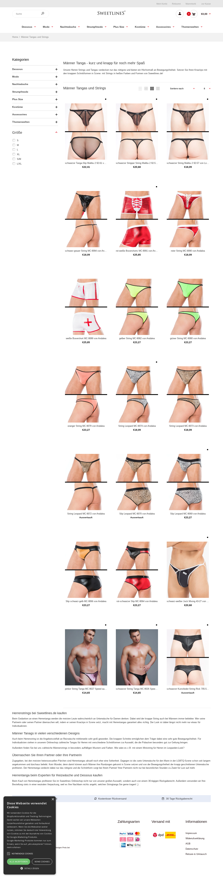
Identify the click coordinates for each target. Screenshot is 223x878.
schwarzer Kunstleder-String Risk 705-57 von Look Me (194, 689)
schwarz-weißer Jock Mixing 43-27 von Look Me (191, 601)
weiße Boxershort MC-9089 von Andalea (86, 338)
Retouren (176, 4)
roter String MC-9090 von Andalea (188, 250)
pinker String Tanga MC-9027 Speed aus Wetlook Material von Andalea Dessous (105, 689)
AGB (188, 843)
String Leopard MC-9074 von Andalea (137, 426)
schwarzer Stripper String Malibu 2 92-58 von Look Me (143, 163)
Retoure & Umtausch (196, 854)
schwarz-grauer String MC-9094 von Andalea (87, 250)
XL (18, 154)
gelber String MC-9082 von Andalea (137, 338)
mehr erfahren (14, 847)
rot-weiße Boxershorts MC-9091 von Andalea (138, 250)
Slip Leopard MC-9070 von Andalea (137, 513)
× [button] (52, 799)
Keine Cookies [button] (42, 861)
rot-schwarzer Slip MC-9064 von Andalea (137, 601)
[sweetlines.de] (111, 14)
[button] (29, 868)
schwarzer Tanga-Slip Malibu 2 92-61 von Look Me (90, 163)
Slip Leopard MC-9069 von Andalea (188, 513)
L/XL (19, 163)
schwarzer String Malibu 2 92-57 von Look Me (190, 163)
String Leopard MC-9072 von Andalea (86, 513)
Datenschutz (192, 849)
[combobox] (30, 14)
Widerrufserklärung (195, 838)
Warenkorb (191, 4)
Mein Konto (161, 4)
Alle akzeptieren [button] (19, 861)
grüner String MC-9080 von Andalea (188, 338)
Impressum (191, 833)
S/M (19, 159)
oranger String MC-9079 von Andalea (86, 426)
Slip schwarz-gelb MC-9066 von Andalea (86, 601)
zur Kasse (206, 4)
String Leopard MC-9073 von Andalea (188, 426)
